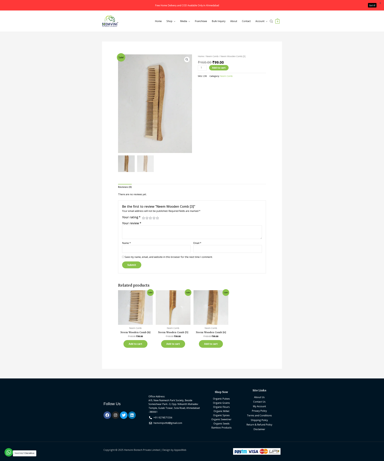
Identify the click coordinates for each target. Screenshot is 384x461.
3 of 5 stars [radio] (150, 217)
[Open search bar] (271, 21)
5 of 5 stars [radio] (157, 217)
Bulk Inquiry (218, 21)
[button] (187, 59)
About (233, 21)
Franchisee (201, 21)
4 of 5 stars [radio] (154, 217)
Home (158, 21)
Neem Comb (212, 56)
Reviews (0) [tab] (125, 187)
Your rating (131, 217)
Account (259, 21)
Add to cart (219, 67)
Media (183, 21)
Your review (131, 223)
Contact (246, 21)
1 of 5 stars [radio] (143, 217)
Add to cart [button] (135, 343)
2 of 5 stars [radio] (147, 217)
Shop (169, 21)
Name (126, 243)
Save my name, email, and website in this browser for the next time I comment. (169, 257)
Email (197, 243)
